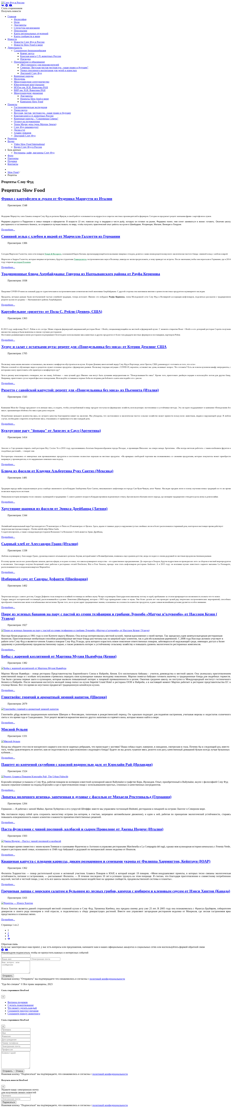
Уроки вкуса (20, 110)
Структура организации (27, 27)
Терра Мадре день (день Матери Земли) (35, 124)
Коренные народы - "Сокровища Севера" (36, 118)
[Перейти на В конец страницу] (9, 938)
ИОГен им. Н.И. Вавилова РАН (31, 87)
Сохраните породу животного (24, 1013)
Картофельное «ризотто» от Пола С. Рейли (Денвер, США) (51, 311)
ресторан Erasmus (22, 262)
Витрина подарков (18, 1002)
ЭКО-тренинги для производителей (39, 64)
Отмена (19, 1071)
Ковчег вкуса (27, 53)
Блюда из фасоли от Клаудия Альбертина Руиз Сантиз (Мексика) (57, 471)
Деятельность (15, 47)
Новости (12, 39)
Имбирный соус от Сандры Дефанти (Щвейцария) (44, 579)
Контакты (13, 164)
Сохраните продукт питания (23, 1010)
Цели (17, 22)
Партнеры (13, 158)
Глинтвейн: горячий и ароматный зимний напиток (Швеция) (54, 697)
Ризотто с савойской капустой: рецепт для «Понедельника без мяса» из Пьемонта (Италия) (80, 390)
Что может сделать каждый (22, 1008)
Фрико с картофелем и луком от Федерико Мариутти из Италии (56, 199)
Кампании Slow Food (31, 101)
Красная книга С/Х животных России (40, 56)
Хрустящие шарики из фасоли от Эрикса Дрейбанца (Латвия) (54, 509)
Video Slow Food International (29, 144)
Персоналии (20, 30)
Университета (80, 259)
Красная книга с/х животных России (34, 115)
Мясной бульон (14, 729)
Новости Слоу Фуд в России (29, 42)
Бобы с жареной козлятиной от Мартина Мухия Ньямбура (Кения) (58, 656)
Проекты (12, 104)
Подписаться (9, 1102)
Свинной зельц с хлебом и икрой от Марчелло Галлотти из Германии (60, 236)
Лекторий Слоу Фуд (31, 73)
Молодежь (19, 79)
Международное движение (28, 93)
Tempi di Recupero (53, 254)
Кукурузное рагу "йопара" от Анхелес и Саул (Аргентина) (51, 431)
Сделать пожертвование (21, 1005)
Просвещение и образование (29, 62)
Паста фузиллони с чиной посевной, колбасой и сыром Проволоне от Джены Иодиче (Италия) (82, 829)
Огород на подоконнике (27, 121)
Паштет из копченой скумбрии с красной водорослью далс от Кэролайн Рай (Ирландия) (77, 764)
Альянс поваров (22, 132)
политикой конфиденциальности (107, 978)
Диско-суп (19, 130)
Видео (11, 141)
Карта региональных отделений (31, 33)
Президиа (25, 59)
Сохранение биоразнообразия (30, 50)
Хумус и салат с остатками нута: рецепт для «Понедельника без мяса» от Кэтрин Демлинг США (84, 347)
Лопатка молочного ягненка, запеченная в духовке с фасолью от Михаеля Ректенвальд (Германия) (86, 797)
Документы (20, 25)
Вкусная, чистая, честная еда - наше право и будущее (42, 113)
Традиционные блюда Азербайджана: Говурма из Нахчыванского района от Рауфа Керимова (80, 274)
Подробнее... (8, 229)
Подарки (12, 161)
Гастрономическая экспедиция (30, 107)
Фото (10, 155)
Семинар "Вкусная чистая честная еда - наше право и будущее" (54, 67)
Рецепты (12, 138)
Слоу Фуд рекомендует (26, 127)
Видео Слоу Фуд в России (28, 147)
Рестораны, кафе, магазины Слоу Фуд (34, 152)
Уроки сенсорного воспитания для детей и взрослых (48, 70)
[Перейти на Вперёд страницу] (8, 936)
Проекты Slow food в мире (34, 98)
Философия (20, 19)
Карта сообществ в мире (27, 36)
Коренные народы (23, 76)
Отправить (8, 976)
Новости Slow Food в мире (28, 45)
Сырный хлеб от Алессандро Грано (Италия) (39, 544)
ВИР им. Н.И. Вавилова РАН (29, 90)
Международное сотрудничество (31, 81)
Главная (12, 16)
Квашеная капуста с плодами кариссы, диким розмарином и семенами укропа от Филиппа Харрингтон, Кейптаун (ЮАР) (105, 861)
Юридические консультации (29, 84)
